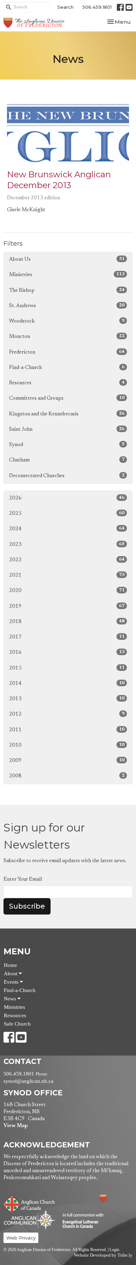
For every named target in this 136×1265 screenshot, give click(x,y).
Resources (66, 383)
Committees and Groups (66, 398)
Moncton (66, 336)
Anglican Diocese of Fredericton (112, 1198)
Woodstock (66, 321)
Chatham (66, 460)
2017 (66, 637)
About (11, 973)
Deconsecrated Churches (66, 476)
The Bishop (66, 290)
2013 (66, 699)
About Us (66, 259)
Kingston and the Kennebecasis (66, 414)
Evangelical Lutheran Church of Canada (80, 1221)
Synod (66, 444)
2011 (66, 730)
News (10, 998)
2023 (66, 544)
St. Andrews (66, 306)
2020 (66, 590)
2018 (66, 621)
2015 (66, 668)
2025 (66, 513)
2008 (66, 776)
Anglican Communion (29, 1220)
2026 (66, 498)
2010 (66, 745)
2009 (66, 760)
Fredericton (66, 352)
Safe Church (17, 1024)
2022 (66, 560)
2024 (66, 529)
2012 (66, 714)
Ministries (66, 275)
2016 (66, 652)
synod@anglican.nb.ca (28, 1081)
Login (114, 1249)
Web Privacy (21, 1238)
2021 (66, 575)
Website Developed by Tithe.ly (103, 1255)
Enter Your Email (22, 879)
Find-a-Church (66, 367)
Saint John (66, 429)
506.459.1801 (97, 7)
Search (65, 7)
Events (12, 982)
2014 (66, 683)
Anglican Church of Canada (29, 1203)
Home (10, 965)
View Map (15, 1126)
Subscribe (27, 906)
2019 (66, 606)
